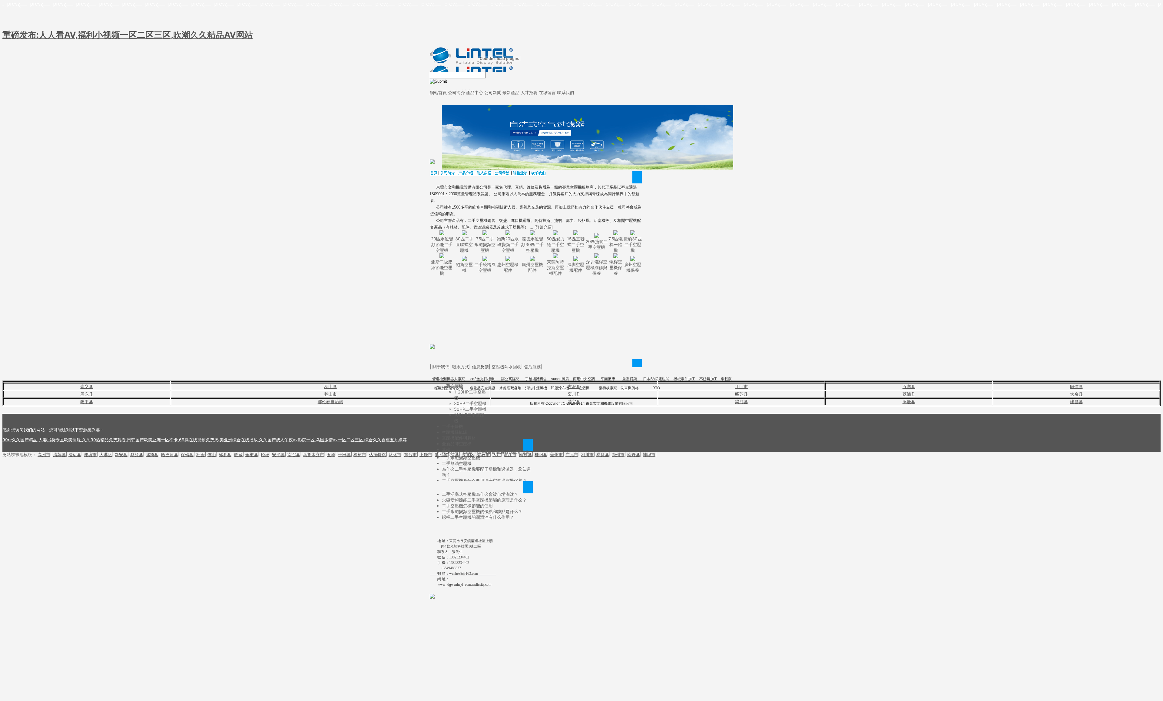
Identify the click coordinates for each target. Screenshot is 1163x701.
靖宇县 (574, 401)
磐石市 (483, 454)
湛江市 (510, 454)
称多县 (225, 454)
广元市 (571, 454)
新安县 (121, 454)
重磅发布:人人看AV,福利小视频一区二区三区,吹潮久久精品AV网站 (127, 35)
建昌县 (1076, 401)
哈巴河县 (169, 454)
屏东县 (86, 394)
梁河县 (741, 401)
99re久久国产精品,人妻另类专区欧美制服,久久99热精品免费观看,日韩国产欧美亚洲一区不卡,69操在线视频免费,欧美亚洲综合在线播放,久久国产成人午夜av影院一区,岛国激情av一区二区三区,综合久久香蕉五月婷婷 (204, 439)
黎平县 (86, 401)
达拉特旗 (377, 454)
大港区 (105, 454)
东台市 (410, 454)
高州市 (44, 454)
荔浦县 (909, 394)
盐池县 (441, 454)
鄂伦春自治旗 (330, 401)
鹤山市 (330, 394)
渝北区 (468, 454)
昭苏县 (741, 394)
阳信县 (1076, 386)
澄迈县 (74, 454)
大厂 (496, 454)
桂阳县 (541, 454)
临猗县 (152, 454)
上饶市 (425, 454)
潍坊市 (90, 454)
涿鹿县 (909, 401)
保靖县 (187, 454)
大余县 (1076, 394)
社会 (200, 454)
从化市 (395, 454)
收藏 (238, 454)
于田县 (344, 454)
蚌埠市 (649, 454)
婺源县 (136, 454)
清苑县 (59, 454)
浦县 (454, 454)
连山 (211, 454)
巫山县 (330, 386)
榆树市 (359, 454)
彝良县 (602, 454)
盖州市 (556, 454)
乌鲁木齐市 (313, 454)
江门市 (741, 386)
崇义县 (86, 386)
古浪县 (574, 386)
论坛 (265, 454)
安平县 (278, 454)
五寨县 (909, 386)
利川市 (587, 454)
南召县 (293, 454)
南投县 (525, 454)
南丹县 (633, 454)
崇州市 (618, 454)
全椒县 (251, 454)
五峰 (331, 454)
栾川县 (574, 394)
